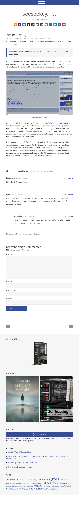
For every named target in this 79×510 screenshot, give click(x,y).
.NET (7, 480)
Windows (38, 488)
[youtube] (64, 24)
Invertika (15, 483)
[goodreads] (32, 24)
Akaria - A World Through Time (19, 452)
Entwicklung (45, 479)
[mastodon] (46, 24)
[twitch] (59, 24)
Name (9, 282)
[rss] (50, 24)
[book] (19, 24)
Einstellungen (34, 480)
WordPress (48, 38)
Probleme (38, 485)
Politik (31, 486)
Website (9, 299)
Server (50, 486)
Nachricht (10, 254)
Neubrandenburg (11, 486)
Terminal (67, 486)
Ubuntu (9, 489)
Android (13, 480)
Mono (69, 483)
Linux (48, 482)
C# (29, 480)
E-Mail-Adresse (12, 290)
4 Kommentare (21, 38)
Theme (42, 38)
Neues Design (17, 34)
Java (22, 483)
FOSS (55, 479)
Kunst (32, 483)
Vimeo (25, 489)
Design (32, 38)
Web (30, 488)
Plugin (28, 486)
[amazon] (15, 24)
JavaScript (27, 483)
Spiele (62, 486)
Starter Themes (48, 126)
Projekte (45, 486)
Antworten (69, 178)
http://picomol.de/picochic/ (36, 131)
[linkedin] (37, 24)
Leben (43, 483)
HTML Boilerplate (55, 123)
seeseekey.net (39, 13)
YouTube (55, 489)
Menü (39, 2)
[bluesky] (24, 24)
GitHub (64, 480)
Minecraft (62, 483)
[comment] (55, 24)
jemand (65, 41)
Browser (26, 480)
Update (15, 489)
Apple (22, 480)
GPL (7, 483)
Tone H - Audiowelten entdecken (20, 467)
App (18, 480)
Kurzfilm (37, 483)
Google (69, 480)
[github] (28, 24)
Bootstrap (37, 123)
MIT (66, 483)
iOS (19, 483)
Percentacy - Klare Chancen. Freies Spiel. (23, 463)
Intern (37, 38)
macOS (55, 482)
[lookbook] (41, 24)
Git (60, 480)
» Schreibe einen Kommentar (41, 172)
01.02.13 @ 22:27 (17, 194)
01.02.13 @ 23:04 (28, 216)
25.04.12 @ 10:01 (21, 178)
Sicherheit (56, 486)
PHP (25, 486)
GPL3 (11, 483)
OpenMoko (20, 486)
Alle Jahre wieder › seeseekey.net (27, 234)
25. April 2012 (10, 38)
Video (20, 488)
